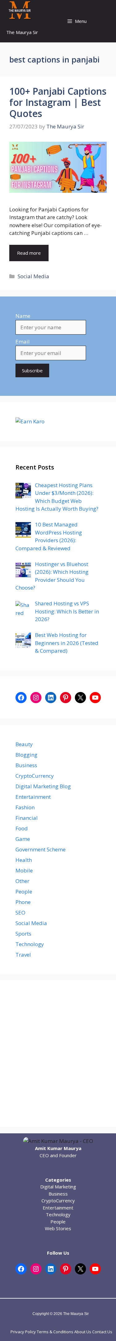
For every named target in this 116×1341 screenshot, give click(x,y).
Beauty (24, 744)
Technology (29, 944)
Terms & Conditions (55, 1332)
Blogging (26, 754)
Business (26, 765)
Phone (23, 902)
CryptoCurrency (34, 775)
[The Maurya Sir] (20, 11)
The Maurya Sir (22, 32)
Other (22, 881)
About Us (82, 1332)
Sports (23, 933)
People (23, 891)
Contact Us (102, 1332)
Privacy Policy (23, 1332)
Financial (26, 817)
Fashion (25, 807)
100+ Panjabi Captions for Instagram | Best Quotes (57, 102)
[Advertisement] (58, 1054)
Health (23, 859)
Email (22, 341)
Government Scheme (40, 849)
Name (22, 315)
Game (22, 838)
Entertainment (33, 796)
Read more (29, 253)
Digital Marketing (58, 1186)
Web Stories (58, 1228)
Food (21, 828)
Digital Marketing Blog (43, 786)
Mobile (24, 870)
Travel (23, 954)
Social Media (33, 276)
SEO (20, 912)
